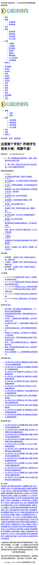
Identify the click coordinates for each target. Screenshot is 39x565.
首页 (6, 17)
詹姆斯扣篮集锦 (30, 522)
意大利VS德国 (19, 512)
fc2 (21, 500)
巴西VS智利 (24, 510)
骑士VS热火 (10, 534)
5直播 (33, 505)
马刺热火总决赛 (27, 536)
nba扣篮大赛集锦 (26, 517)
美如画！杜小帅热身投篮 (13, 219)
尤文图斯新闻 (29, 531)
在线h (10, 526)
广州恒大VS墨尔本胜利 (11, 503)
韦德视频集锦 (11, 522)
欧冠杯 (7, 76)
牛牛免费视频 (33, 491)
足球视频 (12, 31)
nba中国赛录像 (25, 515)
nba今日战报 (13, 58)
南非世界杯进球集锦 (26, 526)
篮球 (11, 115)
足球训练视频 (17, 493)
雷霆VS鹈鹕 (15, 515)
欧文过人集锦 (11, 491)
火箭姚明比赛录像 (24, 505)
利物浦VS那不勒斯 (7, 486)
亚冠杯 (7, 81)
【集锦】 (8, 236)
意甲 (6, 90)
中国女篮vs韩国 (6, 495)
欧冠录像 (12, 48)
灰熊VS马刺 (13, 505)
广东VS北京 (15, 517)
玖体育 (11, 512)
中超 (6, 73)
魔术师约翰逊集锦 (22, 507)
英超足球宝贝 (24, 519)
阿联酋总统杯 (20, 277)
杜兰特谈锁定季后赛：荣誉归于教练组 (18, 176)
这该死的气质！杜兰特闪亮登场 (16, 196)
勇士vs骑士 (24, 503)
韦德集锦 (14, 524)
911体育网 (11, 507)
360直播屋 (12, 60)
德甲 (6, 88)
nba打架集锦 (22, 495)
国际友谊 (18, 289)
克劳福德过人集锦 (9, 531)
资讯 (6, 27)
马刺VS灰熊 (8, 510)
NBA (6, 99)
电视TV (7, 62)
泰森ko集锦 (21, 488)
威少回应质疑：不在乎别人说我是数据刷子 (20, 215)
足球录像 (12, 36)
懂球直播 (12, 55)
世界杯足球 (26, 500)
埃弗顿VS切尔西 (15, 498)
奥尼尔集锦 (20, 522)
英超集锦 (31, 503)
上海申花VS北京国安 (30, 493)
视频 (6, 29)
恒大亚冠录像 (18, 529)
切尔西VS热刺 (14, 519)
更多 (9, 305)
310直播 (11, 46)
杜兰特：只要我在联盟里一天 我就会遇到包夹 (21, 185)
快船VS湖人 (33, 486)
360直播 (26, 529)
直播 (6, 19)
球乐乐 (33, 515)
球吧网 (11, 50)
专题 (6, 41)
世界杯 (7, 69)
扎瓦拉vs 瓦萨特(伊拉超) (28, 287)
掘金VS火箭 (17, 536)
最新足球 (16, 510)
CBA (6, 97)
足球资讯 (7, 515)
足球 (11, 113)
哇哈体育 (15, 526)
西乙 (16, 298)
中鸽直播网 (33, 510)
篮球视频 (12, 34)
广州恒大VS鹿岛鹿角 (11, 500)
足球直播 (12, 22)
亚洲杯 (7, 71)
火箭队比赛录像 (20, 534)
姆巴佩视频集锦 (22, 491)
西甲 (6, 83)
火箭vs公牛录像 (11, 488)
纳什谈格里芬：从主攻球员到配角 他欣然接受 (21, 181)
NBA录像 (12, 39)
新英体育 (6, 538)
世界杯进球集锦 (32, 534)
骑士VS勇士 (22, 524)
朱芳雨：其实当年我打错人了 (15, 204)
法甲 (6, 85)
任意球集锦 (26, 498)
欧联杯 (7, 78)
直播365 (29, 524)
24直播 (11, 43)
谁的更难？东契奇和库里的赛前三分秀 (18, 200)
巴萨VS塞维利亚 (6, 536)
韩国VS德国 (20, 531)
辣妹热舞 (6, 498)
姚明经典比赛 (29, 512)
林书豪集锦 (5, 512)
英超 (6, 93)
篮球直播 (12, 24)
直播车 (11, 53)
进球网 (8, 517)
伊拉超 (17, 287)
